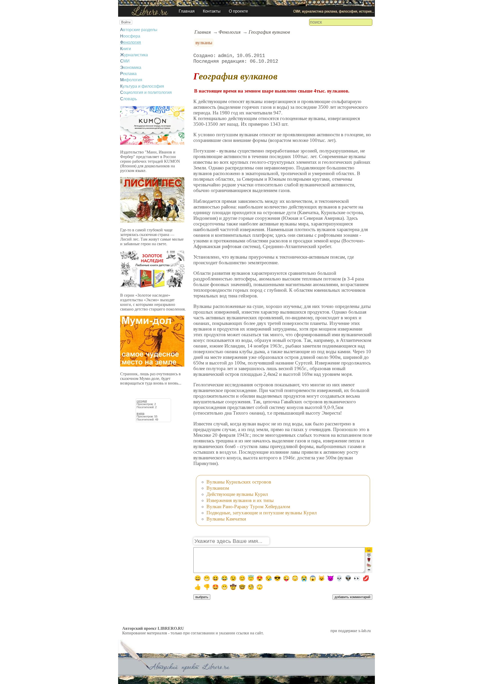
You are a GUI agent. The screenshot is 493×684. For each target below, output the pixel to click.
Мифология (131, 80)
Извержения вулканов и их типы (240, 500)
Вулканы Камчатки (226, 519)
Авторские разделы (138, 30)
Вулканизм (217, 488)
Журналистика (134, 55)
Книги (125, 49)
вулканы (203, 42)
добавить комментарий (352, 597)
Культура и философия (142, 86)
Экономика (130, 67)
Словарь (128, 99)
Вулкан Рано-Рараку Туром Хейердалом (248, 506)
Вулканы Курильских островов (238, 482)
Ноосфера (130, 36)
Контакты (212, 11)
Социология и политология (146, 92)
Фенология (130, 42)
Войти (125, 22)
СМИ (125, 61)
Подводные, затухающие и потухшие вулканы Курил (261, 512)
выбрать (201, 597)
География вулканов (269, 32)
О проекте (238, 11)
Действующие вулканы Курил (237, 494)
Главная (187, 11)
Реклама (128, 73)
